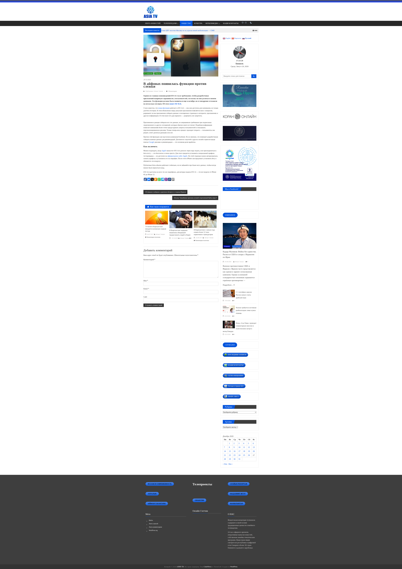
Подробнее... (228, 285)
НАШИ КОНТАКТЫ (230, 23)
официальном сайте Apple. (177, 156)
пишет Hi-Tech (175, 104)
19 (249, 451)
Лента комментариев (155, 527)
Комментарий (149, 259)
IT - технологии (148, 73)
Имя (145, 281)
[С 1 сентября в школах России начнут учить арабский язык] (229, 293)
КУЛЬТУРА (198, 23)
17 (239, 451)
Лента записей (153, 523)
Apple (164, 151)
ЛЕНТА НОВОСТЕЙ (152, 23)
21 (225, 455)
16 (234, 451)
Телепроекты (202, 484)
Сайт (145, 297)
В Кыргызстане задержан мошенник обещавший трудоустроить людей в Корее (179, 232)
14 (225, 451)
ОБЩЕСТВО (186, 23)
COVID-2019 (230, 345)
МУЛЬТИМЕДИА (212, 23)
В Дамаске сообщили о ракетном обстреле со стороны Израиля (166, 192)
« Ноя (225, 464)
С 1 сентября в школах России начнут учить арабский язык (244, 295)
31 (239, 459)
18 (244, 451)
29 (230, 459)
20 (254, 451)
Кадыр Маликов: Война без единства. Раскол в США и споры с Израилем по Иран (239, 254)
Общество (157, 73)
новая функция (164, 108)
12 (249, 447)
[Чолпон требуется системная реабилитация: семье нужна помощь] (229, 309)
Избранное (227, 246)
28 (225, 459)
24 (239, 455)
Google (151, 142)
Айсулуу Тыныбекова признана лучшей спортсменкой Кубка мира (195, 198)
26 (249, 455)
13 (254, 447)
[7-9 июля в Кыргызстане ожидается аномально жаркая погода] (156, 217)
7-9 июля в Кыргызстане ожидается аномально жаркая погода (155, 229)
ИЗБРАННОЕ (230, 215)
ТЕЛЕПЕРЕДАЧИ (170, 23)
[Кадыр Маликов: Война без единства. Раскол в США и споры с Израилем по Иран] (239, 236)
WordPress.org (153, 530)
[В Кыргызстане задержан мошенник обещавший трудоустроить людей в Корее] (180, 219)
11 (244, 447)
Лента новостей (237, 246)
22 (230, 455)
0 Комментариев (172, 91)
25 (244, 455)
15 (230, 451)
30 (234, 459)
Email (146, 289)
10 (239, 447)
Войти (151, 520)
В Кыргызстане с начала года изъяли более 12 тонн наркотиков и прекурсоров (204, 232)
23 (234, 455)
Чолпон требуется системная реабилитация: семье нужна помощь (246, 310)
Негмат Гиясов (160, 234)
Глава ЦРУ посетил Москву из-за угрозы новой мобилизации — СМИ (187, 30)
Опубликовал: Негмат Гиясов (154, 91)
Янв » (230, 464)
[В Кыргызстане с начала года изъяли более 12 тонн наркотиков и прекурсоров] (205, 219)
